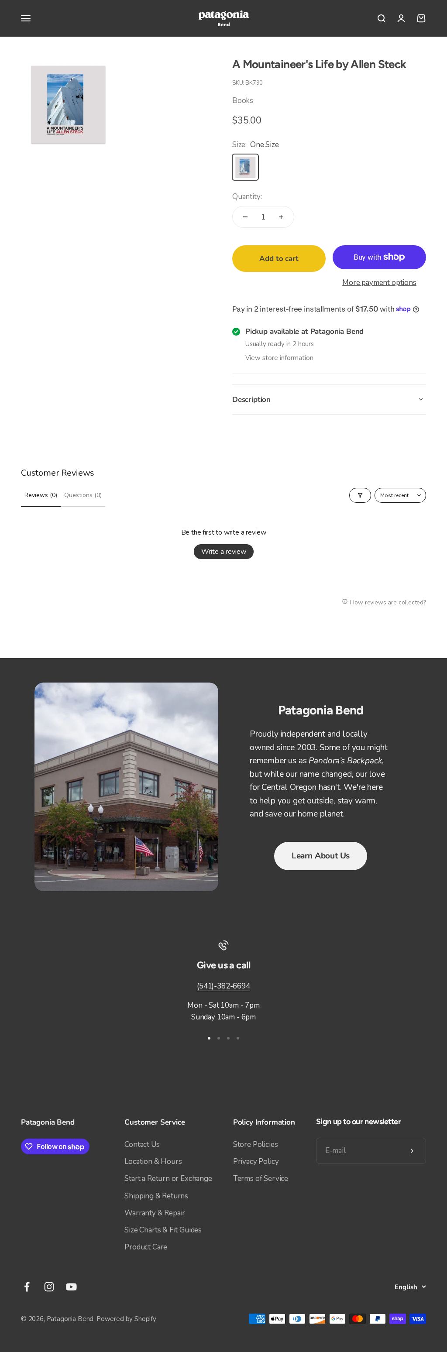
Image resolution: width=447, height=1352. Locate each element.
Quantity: (246, 197)
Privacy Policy (256, 1161)
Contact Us (141, 1144)
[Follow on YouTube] (71, 1287)
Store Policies (255, 1144)
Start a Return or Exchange (168, 1179)
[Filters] (360, 495)
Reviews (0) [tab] (40, 495)
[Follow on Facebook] (27, 1287)
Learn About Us (321, 855)
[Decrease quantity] (245, 216)
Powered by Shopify (126, 1318)
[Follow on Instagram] (49, 1287)
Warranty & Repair (154, 1213)
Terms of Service (260, 1179)
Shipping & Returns (156, 1196)
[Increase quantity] (281, 216)
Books (242, 101)
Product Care (145, 1247)
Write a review (223, 551)
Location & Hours (153, 1161)
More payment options (379, 283)
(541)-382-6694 (223, 986)
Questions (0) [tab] (83, 495)
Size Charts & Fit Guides (163, 1230)
